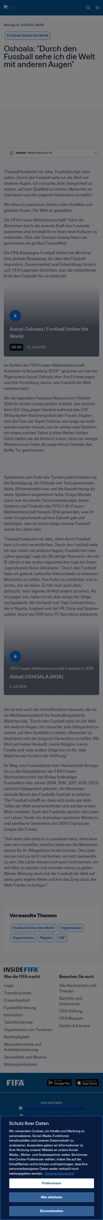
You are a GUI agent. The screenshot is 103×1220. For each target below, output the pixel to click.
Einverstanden (51, 1211)
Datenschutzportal (59, 1174)
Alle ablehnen (52, 1197)
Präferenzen (51, 1183)
